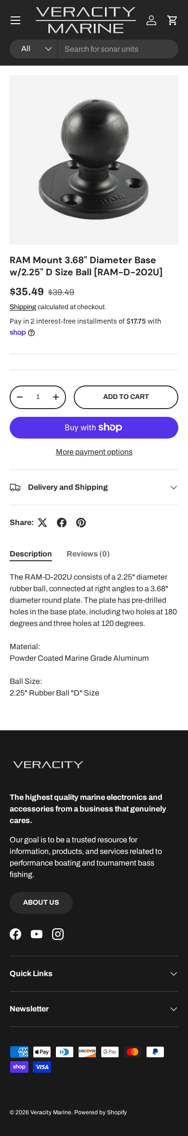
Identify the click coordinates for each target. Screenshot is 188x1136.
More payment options (94, 452)
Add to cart (126, 396)
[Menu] (15, 20)
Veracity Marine (50, 1112)
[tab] (31, 554)
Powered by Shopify (100, 1112)
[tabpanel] (94, 635)
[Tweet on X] (42, 522)
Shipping (23, 307)
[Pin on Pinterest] (81, 522)
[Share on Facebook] (61, 522)
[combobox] (94, 49)
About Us (41, 902)
